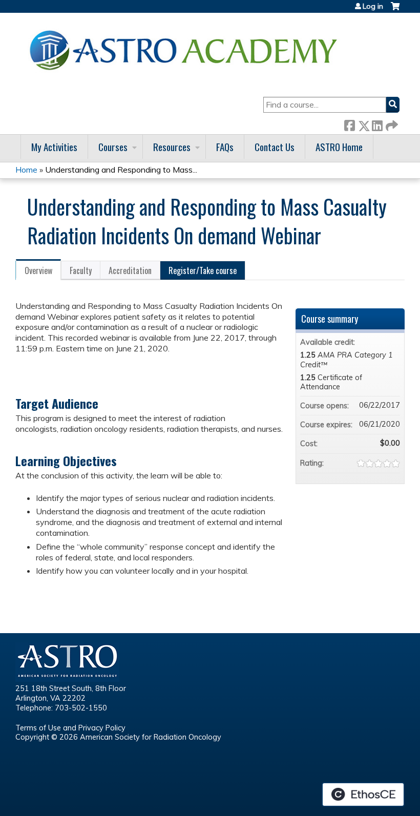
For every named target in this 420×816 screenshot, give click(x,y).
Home (26, 169)
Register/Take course (203, 270)
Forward (391, 124)
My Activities (54, 146)
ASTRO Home (339, 146)
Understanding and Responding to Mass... (121, 169)
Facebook (349, 124)
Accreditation (130, 270)
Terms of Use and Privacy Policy (70, 728)
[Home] (186, 50)
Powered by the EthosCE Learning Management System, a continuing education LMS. (363, 794)
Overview (38, 270)
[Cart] (395, 10)
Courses (113, 146)
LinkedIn (377, 124)
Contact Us (275, 146)
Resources (172, 146)
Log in (373, 6)
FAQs (225, 146)
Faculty (81, 270)
